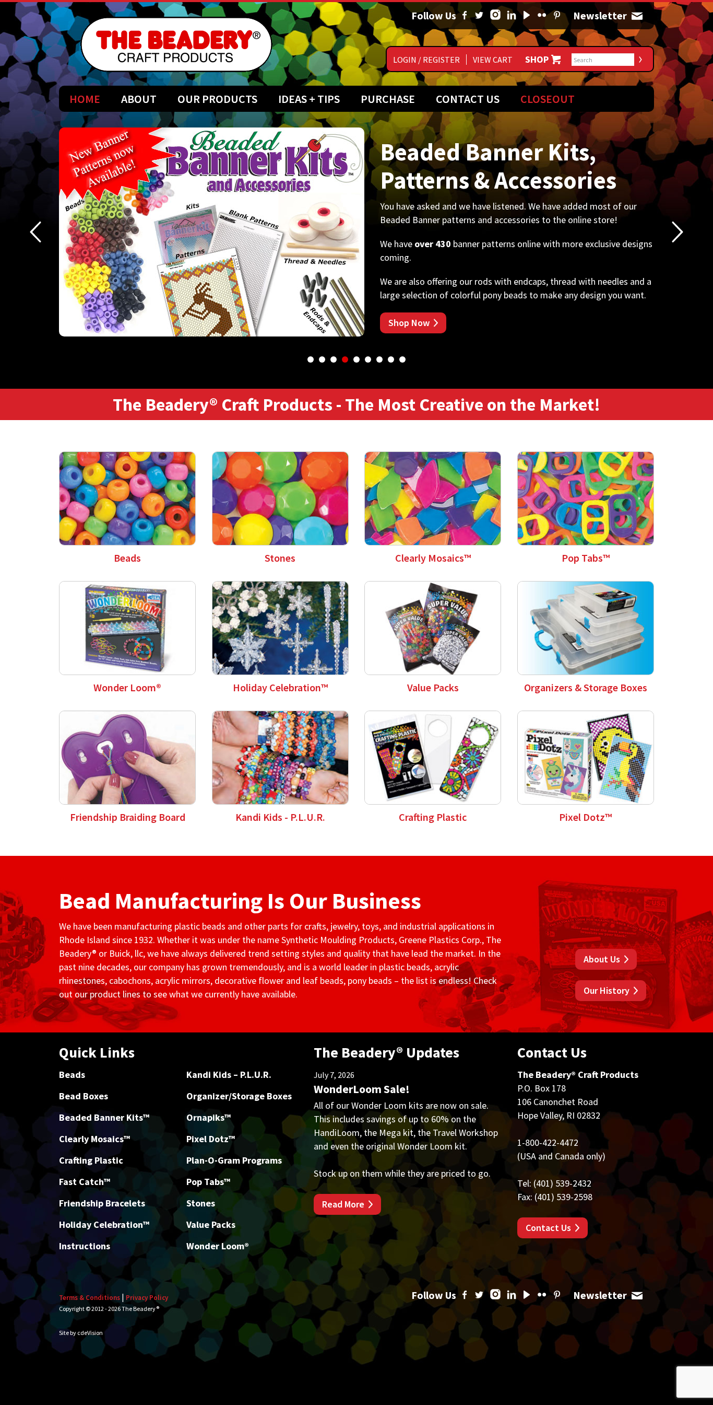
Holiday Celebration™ (104, 1224)
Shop (537, 59)
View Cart (493, 59)
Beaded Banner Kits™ (104, 1117)
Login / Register (426, 59)
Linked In (511, 15)
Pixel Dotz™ (210, 1139)
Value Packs (210, 1224)
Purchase (388, 98)
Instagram (495, 15)
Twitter (479, 15)
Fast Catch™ (84, 1182)
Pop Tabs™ (208, 1182)
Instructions (84, 1246)
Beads (72, 1075)
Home (84, 98)
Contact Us (468, 98)
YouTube (526, 15)
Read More (343, 1204)
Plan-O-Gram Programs (234, 1160)
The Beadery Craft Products (176, 44)
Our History (606, 990)
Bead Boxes (83, 1096)
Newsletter (637, 15)
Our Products (217, 98)
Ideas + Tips (309, 98)
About (139, 98)
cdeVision (90, 1333)
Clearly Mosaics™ (94, 1139)
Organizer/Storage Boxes (239, 1096)
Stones (200, 1203)
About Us (602, 959)
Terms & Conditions (89, 1297)
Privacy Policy (147, 1297)
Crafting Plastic (91, 1160)
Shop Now (409, 323)
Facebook (464, 15)
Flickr (542, 15)
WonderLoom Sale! (362, 1089)
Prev (35, 232)
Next (677, 232)
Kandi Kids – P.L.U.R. (228, 1075)
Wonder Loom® (217, 1246)
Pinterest (557, 15)
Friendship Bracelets (102, 1203)
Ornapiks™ (208, 1117)
